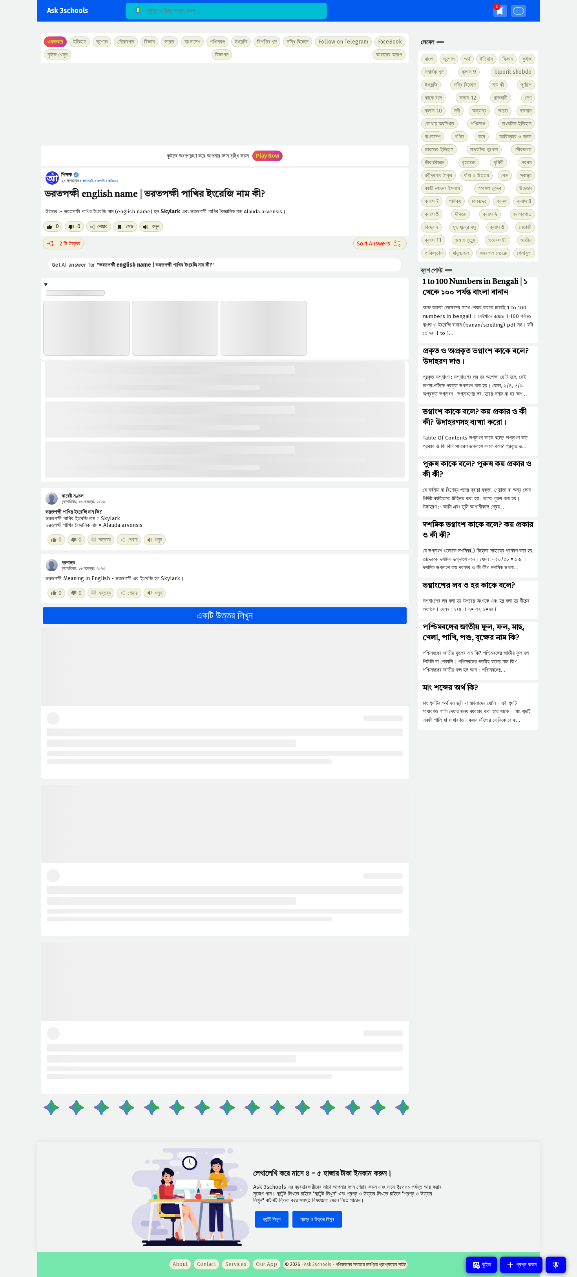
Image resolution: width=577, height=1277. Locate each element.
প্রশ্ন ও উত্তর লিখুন (317, 1219)
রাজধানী (501, 97)
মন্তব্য (105, 539)
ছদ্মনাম (525, 110)
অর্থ (467, 59)
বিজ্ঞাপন (221, 54)
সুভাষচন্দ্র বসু (464, 227)
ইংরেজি (241, 41)
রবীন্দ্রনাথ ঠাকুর (438, 175)
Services (236, 1264)
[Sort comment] (380, 243)
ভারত (503, 110)
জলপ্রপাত (522, 214)
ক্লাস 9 (469, 72)
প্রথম (526, 162)
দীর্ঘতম (460, 214)
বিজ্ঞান (507, 59)
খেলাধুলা (524, 253)
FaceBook (390, 41)
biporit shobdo (512, 72)
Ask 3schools (67, 11)
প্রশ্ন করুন (526, 1264)
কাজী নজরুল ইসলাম (442, 188)
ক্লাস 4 (490, 214)
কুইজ (526, 59)
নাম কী (498, 85)
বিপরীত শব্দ (267, 41)
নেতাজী (525, 227)
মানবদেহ (479, 201)
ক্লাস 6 (497, 227)
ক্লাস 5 (432, 214)
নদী (457, 110)
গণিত (459, 136)
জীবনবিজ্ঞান (434, 162)
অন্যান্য (479, 110)
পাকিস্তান (433, 253)
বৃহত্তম (468, 162)
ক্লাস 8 (524, 201)
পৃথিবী (498, 162)
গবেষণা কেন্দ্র (489, 188)
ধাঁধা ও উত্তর (476, 175)
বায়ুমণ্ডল (461, 253)
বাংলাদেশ (432, 136)
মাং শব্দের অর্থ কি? (450, 688)
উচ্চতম (525, 188)
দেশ (528, 97)
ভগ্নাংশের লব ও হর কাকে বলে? (469, 586)
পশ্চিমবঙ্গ (217, 41)
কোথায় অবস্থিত (439, 123)
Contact (206, 1264)
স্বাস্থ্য (525, 175)
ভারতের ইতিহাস (439, 149)
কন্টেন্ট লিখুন (272, 1219)
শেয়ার (102, 226)
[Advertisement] (225, 104)
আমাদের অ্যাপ (389, 54)
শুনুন (154, 226)
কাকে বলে (433, 97)
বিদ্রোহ (431, 227)
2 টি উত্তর (69, 243)
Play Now (267, 156)
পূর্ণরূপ (525, 85)
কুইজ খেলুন (57, 54)
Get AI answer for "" (124, 265)
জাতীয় (525, 240)
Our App (266, 1264)
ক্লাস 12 (467, 97)
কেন (504, 175)
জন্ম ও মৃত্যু (465, 240)
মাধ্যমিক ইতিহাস (516, 123)
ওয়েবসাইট (497, 240)
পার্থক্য (455, 201)
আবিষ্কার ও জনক (515, 136)
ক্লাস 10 (433, 110)
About (180, 1264)
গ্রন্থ (502, 201)
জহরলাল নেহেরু (493, 253)
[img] (500, 11)
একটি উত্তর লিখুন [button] (225, 615)
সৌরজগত (523, 149)
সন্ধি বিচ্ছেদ (298, 41)
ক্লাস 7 (432, 201)
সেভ (128, 226)
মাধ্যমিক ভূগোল (484, 149)
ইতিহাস (486, 59)
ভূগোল (449, 59)
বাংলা (429, 59)
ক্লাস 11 (433, 240)
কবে (481, 136)
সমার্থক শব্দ (434, 72)
